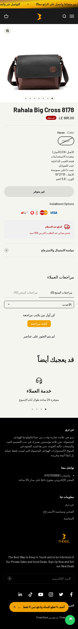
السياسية (69, 518)
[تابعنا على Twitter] (61, 594)
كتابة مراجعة (39, 323)
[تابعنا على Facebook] (71, 594)
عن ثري (69, 504)
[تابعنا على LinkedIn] (20, 594)
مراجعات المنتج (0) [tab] (61, 292)
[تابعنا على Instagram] (51, 594)
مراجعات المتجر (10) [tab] (25, 292)
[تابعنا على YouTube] (40, 594)
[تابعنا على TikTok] (30, 594)
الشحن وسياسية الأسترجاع (58, 511)
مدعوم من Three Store (47, 617)
